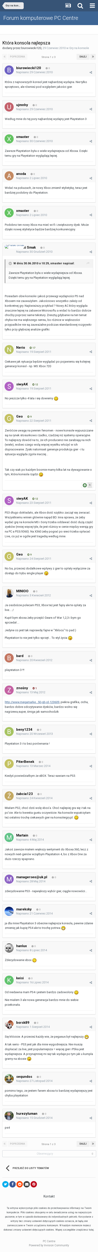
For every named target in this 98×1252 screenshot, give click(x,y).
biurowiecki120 (31, 48)
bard (19, 656)
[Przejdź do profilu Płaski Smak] (14, 247)
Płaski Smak (26, 247)
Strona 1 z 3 (49, 57)
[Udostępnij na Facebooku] (12, 1184)
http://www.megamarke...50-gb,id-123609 (32, 702)
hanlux (21, 946)
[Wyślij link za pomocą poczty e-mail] (26, 1184)
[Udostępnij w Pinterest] (34, 1184)
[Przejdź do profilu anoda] (9, 175)
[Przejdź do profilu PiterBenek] (9, 763)
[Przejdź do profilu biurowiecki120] (9, 70)
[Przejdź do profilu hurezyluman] (9, 1115)
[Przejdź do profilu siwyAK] (9, 386)
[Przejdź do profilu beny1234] (9, 731)
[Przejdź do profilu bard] (9, 657)
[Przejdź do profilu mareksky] (9, 911)
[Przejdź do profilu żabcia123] (9, 795)
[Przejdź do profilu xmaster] (9, 138)
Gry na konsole (79, 48)
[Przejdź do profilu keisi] (9, 980)
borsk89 (22, 1023)
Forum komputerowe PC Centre (40, 18)
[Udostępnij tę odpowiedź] (91, 72)
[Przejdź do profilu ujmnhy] (9, 107)
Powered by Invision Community (49, 1245)
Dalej (83, 56)
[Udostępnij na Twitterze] (5, 1184)
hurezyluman (26, 1114)
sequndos (24, 1077)
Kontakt (49, 1196)
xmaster (22, 137)
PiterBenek (25, 762)
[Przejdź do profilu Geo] (9, 418)
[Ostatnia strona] (93, 57)
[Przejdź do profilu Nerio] (9, 349)
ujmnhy (22, 105)
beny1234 (24, 729)
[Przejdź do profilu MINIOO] (9, 593)
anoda (21, 174)
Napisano (34, 72)
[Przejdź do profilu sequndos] (9, 1078)
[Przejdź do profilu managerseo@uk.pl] (9, 879)
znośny (22, 688)
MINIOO (22, 591)
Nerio (20, 347)
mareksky (24, 909)
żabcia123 (24, 794)
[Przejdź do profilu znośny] (9, 690)
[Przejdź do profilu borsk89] (9, 1024)
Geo (19, 416)
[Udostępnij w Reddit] (19, 1184)
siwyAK (22, 384)
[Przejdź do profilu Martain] (9, 837)
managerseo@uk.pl (31, 877)
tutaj (91, 1229)
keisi (20, 978)
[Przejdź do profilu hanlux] (9, 948)
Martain (22, 835)
